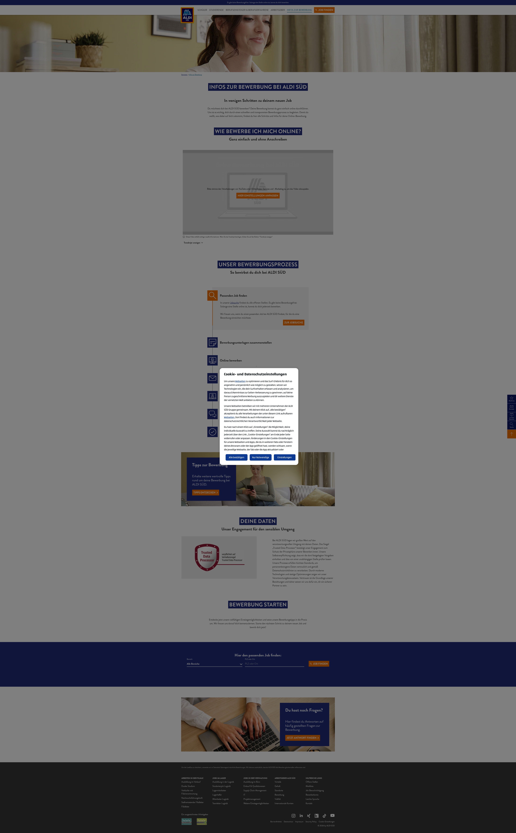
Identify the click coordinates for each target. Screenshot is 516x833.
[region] (259, 416)
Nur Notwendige (260, 457)
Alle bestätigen (236, 457)
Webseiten (240, 381)
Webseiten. (229, 417)
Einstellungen (284, 457)
